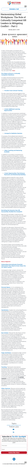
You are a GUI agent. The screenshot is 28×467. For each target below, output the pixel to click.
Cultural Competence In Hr (16, 425)
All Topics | (9, 425)
